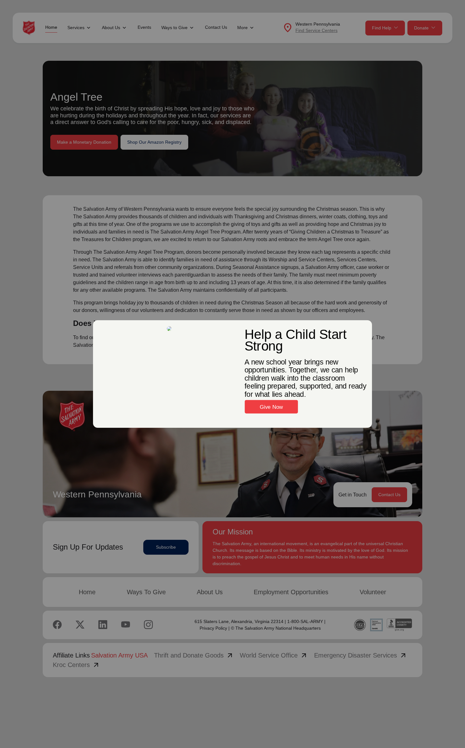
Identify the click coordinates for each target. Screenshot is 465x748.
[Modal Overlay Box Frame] (232, 374)
